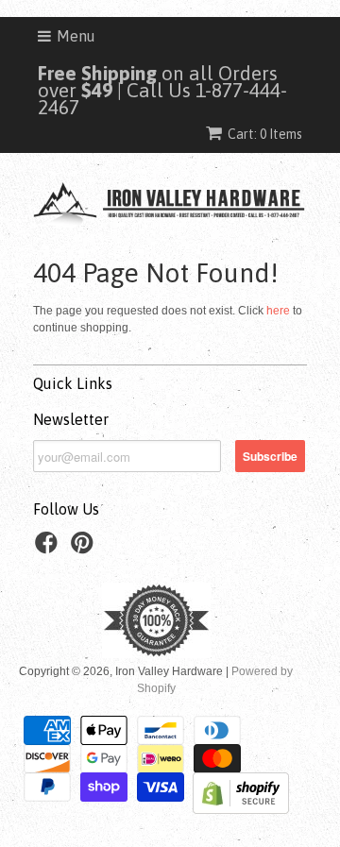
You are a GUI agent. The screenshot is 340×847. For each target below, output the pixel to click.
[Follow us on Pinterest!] (85, 549)
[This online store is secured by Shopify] (241, 810)
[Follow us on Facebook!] (49, 549)
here (278, 310)
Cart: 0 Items (265, 134)
